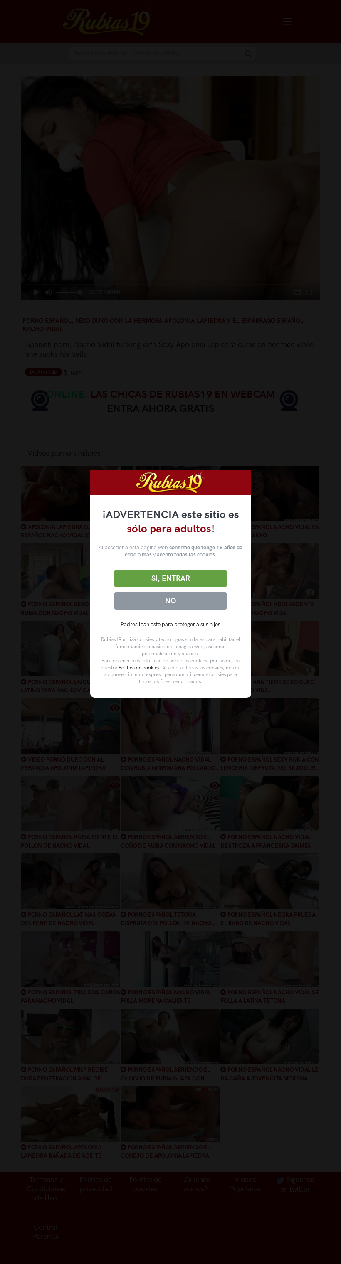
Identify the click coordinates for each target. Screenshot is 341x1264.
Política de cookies (139, 668)
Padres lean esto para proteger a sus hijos (170, 624)
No (170, 600)
